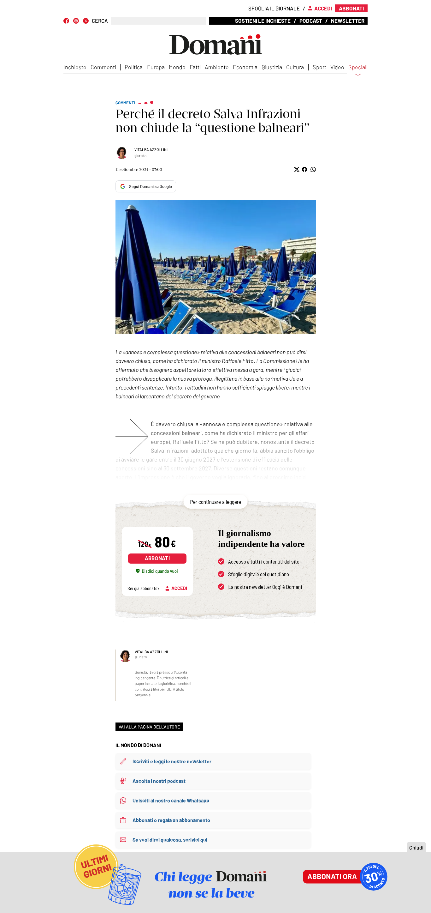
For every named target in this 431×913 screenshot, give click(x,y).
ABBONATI (157, 558)
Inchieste (74, 66)
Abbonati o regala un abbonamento (171, 820)
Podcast (310, 20)
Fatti (195, 66)
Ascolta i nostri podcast (159, 781)
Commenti (103, 66)
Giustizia (272, 66)
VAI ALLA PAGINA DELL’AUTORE (149, 726)
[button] (296, 169)
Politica (134, 66)
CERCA (100, 21)
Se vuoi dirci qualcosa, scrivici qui (170, 840)
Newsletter (347, 20)
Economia (245, 66)
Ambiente (217, 66)
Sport (319, 66)
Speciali (358, 67)
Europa (156, 66)
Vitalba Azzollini (151, 149)
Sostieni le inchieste (263, 20)
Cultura (295, 66)
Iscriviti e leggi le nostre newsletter (172, 761)
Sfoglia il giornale (274, 8)
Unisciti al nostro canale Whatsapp (171, 800)
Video (337, 66)
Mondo (177, 66)
